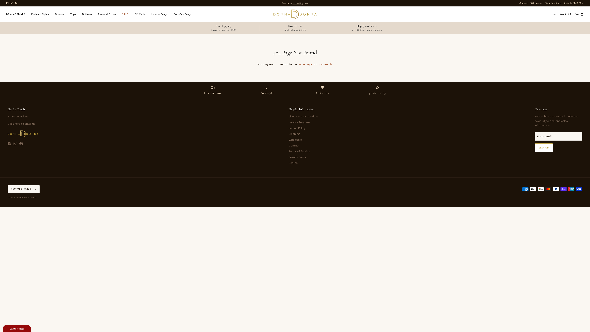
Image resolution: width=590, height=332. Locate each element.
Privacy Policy (297, 157)
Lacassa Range (159, 14)
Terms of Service (299, 151)
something (298, 3)
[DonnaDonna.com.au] (295, 14)
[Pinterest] (16, 3)
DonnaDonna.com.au (26, 197)
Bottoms (87, 14)
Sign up (544, 147)
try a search (324, 64)
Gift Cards (139, 14)
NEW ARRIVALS (15, 14)
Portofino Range (182, 14)
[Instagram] (12, 3)
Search (293, 163)
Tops (73, 14)
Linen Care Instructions (303, 116)
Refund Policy (297, 128)
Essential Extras (107, 14)
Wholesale (295, 140)
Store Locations (553, 3)
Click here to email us (21, 124)
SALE (125, 14)
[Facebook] (7, 3)
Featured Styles (40, 14)
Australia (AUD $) (572, 3)
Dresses (59, 14)
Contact (523, 3)
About (539, 3)
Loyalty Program (299, 122)
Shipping (294, 134)
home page (305, 64)
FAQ (532, 3)
